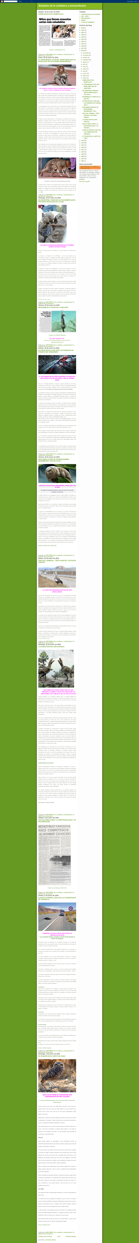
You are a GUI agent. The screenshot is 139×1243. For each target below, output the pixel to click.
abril (84, 71)
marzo (85, 73)
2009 (82, 154)
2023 (82, 34)
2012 (82, 147)
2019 (82, 44)
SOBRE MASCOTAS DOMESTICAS (50, 14)
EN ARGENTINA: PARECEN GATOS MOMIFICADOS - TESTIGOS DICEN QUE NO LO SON (57, 201)
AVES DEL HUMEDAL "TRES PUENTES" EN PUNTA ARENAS (90, 115)
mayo (84, 69)
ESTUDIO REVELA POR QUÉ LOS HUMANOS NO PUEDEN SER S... (91, 103)
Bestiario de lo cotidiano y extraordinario (62, 5)
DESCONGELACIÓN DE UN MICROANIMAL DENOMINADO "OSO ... (90, 109)
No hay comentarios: (47, 56)
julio (84, 64)
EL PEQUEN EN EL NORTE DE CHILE (51, 1056)
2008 (82, 156)
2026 (82, 28)
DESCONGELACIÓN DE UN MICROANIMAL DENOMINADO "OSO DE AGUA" (54, 460)
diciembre (86, 53)
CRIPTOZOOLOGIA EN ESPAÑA (90, 14)
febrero (85, 75)
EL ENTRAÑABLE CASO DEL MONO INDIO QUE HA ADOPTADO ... (90, 86)
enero (85, 78)
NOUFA (83, 20)
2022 (82, 37)
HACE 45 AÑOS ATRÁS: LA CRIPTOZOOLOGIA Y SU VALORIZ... (90, 126)
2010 (82, 152)
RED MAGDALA (85, 18)
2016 (82, 50)
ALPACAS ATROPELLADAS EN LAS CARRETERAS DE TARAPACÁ (91, 132)
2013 (82, 145)
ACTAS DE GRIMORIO (87, 22)
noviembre (86, 55)
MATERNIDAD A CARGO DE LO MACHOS (53, 307)
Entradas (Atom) (51, 1240)
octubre (85, 57)
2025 (82, 30)
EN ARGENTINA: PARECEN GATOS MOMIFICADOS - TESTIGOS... (90, 92)
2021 (82, 39)
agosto (85, 62)
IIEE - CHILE (85, 16)
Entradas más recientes (45, 1236)
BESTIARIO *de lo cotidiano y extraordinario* (90, 167)
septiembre (86, 59)
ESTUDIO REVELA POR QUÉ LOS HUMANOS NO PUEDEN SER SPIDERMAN (56, 351)
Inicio (58, 1236)
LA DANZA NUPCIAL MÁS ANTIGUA (51, 646)
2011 (82, 149)
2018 (82, 46)
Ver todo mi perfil (84, 181)
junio (84, 66)
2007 (82, 158)
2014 (82, 143)
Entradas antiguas (71, 1236)
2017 (82, 48)
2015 (82, 140)
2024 (82, 32)
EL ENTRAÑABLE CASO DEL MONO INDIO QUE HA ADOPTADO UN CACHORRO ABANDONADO (57, 60)
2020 (82, 41)
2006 (82, 161)
